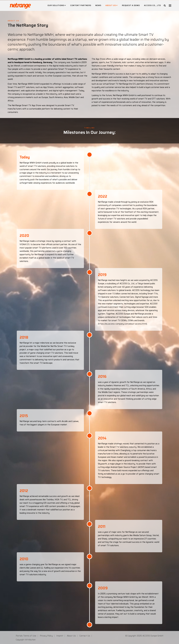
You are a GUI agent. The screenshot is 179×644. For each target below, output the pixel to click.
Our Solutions (56, 5)
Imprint (59, 635)
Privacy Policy (46, 635)
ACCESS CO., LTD (152, 5)
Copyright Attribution (26, 639)
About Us (110, 5)
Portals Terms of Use (26, 635)
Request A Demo (131, 5)
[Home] (20, 5)
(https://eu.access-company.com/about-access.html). (122, 323)
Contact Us (84, 635)
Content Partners (80, 5)
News (98, 5)
